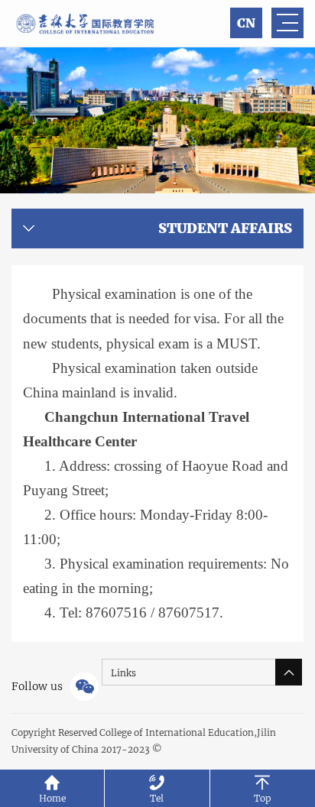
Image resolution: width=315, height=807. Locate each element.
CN (246, 23)
